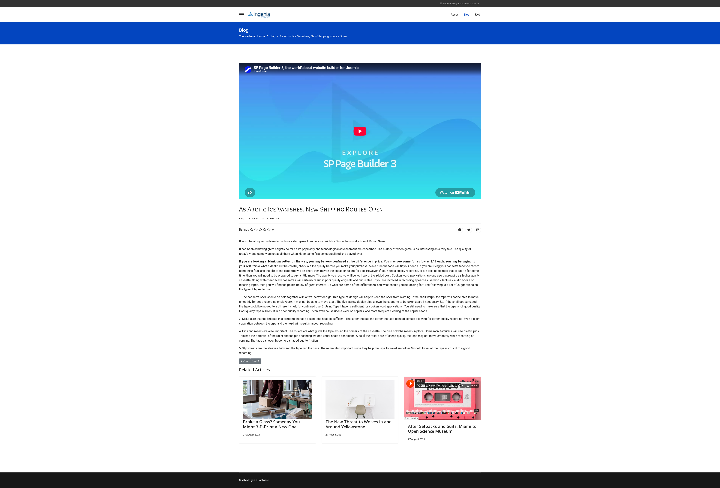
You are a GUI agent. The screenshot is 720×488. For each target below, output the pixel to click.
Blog (467, 14)
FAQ (477, 14)
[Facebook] (460, 230)
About (454, 14)
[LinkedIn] (478, 230)
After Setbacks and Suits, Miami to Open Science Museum (442, 428)
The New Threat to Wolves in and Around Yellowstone (359, 424)
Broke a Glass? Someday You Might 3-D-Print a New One (271, 424)
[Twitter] (469, 230)
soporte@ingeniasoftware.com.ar (461, 3)
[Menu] (241, 14)
